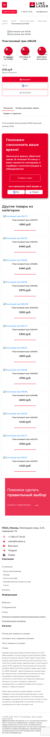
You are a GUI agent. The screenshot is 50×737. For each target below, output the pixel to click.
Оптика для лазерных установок (16, 633)
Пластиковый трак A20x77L (25, 220)
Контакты (6, 590)
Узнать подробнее (19, 505)
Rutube (11, 555)
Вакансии (6, 602)
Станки (5, 648)
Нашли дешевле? (9, 72)
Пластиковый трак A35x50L (25, 286)
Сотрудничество (9, 607)
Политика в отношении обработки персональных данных (24, 617)
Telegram (12, 550)
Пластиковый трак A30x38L (25, 395)
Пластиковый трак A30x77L (25, 330)
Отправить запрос (25, 178)
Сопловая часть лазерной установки (18, 638)
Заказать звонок (9, 12)
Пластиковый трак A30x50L (25, 374)
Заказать (26, 79)
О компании (7, 567)
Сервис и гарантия (12, 113)
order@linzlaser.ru (42, 12)
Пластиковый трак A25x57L (25, 461)
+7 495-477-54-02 (26, 12)
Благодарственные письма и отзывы (17, 582)
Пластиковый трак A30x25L (25, 417)
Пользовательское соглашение (14, 621)
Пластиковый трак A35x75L (25, 242)
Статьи (6, 585)
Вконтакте (13, 546)
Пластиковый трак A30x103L (25, 308)
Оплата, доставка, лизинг (27, 108)
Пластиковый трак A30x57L (25, 352)
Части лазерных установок (13, 643)
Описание (8, 108)
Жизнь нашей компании (12, 571)
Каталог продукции (4, 5)
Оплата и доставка (10, 578)
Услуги (5, 612)
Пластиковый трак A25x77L (25, 439)
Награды (6, 575)
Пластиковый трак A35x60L (25, 264)
